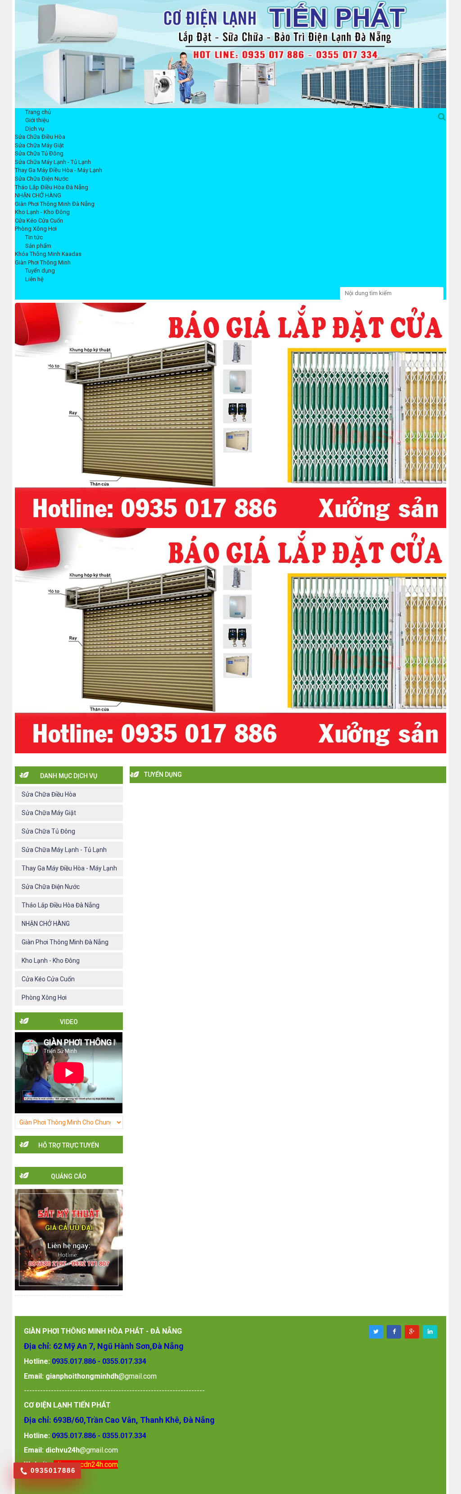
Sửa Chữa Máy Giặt (39, 145)
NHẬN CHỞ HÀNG (38, 195)
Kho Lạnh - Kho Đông (42, 212)
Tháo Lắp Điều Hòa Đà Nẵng (51, 187)
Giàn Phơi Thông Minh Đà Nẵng (55, 203)
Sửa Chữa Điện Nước (41, 178)
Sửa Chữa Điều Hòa (40, 136)
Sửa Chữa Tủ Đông (39, 153)
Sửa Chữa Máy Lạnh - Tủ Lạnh (53, 162)
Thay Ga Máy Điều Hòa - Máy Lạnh (58, 170)
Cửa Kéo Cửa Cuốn (39, 220)
